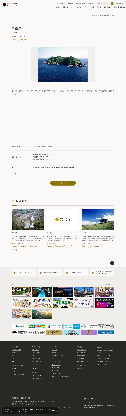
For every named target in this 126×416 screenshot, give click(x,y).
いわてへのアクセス (37, 375)
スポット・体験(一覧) (104, 15)
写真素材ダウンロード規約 (59, 370)
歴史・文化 (23, 246)
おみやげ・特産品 (36, 361)
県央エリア (14, 353)
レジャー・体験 (36, 353)
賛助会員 (70, 4)
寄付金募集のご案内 (82, 361)
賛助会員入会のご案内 (83, 355)
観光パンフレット (56, 365)
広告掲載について (109, 284)
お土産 (69, 246)
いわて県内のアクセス (38, 378)
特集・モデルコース (68, 7)
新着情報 (116, 7)
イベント (92, 7)
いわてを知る (55, 7)
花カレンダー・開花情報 (18, 374)
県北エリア (14, 361)
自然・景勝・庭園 (25, 39)
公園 (14, 250)
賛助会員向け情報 (82, 353)
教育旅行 (62, 4)
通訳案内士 (55, 353)
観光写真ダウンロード (57, 368)
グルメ (33, 355)
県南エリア (14, 355)
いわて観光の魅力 (16, 350)
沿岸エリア (14, 358)
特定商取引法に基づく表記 (104, 361)
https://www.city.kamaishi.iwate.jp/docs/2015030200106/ (52, 167)
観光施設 (15, 39)
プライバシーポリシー (17, 411)
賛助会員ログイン (81, 350)
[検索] (112, 3)
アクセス (98, 7)
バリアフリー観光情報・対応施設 (60, 376)
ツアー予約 (35, 364)
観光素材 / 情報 (80, 4)
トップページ (94, 15)
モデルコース (15, 371)
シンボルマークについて (68, 407)
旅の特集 (14, 368)
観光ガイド (107, 7)
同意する (53, 410)
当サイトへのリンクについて (104, 355)
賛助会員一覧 (80, 358)
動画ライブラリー (56, 373)
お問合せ (122, 7)
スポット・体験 (81, 7)
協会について (91, 4)
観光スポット (35, 350)
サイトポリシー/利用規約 (103, 358)
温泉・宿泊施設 (36, 358)
